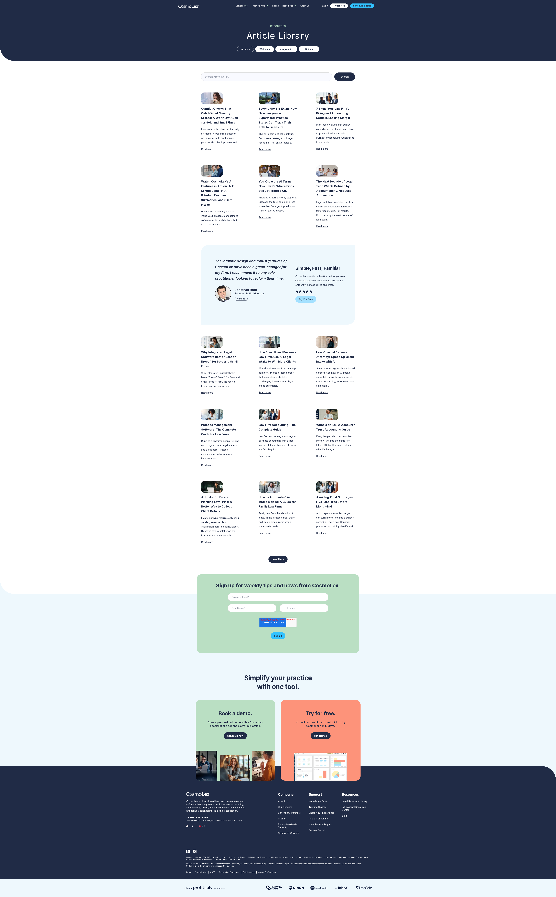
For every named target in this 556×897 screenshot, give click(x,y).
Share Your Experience (321, 812)
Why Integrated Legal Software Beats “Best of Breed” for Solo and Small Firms (219, 359)
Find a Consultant (318, 818)
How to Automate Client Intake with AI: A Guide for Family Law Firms (277, 501)
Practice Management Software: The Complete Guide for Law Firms (218, 429)
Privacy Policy (201, 872)
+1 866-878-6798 (197, 817)
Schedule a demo (362, 5)
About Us (304, 5)
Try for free (339, 5)
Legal (188, 872)
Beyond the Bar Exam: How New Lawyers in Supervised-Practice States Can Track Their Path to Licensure (278, 118)
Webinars (264, 49)
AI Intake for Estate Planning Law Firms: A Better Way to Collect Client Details (216, 504)
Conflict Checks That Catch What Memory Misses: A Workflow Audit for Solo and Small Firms (219, 115)
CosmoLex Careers (288, 833)
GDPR (212, 872)
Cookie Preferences (267, 872)
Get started (320, 735)
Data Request (249, 872)
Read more (207, 149)
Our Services (285, 807)
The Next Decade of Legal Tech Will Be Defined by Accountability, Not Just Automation (334, 188)
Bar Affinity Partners (289, 812)
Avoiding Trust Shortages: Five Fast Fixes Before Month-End (335, 501)
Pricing (275, 5)
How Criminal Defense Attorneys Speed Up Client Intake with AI (335, 357)
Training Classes (318, 807)
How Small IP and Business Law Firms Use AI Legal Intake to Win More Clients (278, 357)
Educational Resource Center (354, 808)
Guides (309, 49)
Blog (344, 815)
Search (345, 76)
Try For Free (306, 299)
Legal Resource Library (354, 801)
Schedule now (235, 735)
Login (325, 5)
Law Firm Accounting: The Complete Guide (277, 427)
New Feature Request (320, 824)
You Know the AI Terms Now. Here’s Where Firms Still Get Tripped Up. (276, 186)
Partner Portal (316, 830)
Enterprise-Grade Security (287, 826)
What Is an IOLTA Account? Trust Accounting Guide (335, 427)
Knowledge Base (318, 801)
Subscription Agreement (229, 872)
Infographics (286, 49)
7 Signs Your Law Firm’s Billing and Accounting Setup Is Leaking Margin (333, 113)
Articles (245, 49)
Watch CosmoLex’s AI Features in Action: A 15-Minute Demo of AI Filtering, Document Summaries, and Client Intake (218, 193)
